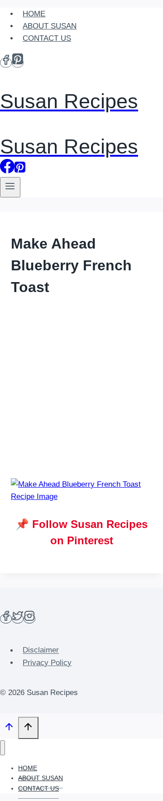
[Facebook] (6, 62)
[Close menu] (2, 747)
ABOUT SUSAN (50, 26)
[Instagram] (29, 619)
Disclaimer (41, 650)
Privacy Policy (47, 662)
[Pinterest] (18, 62)
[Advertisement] (81, 388)
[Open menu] (10, 187)
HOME (34, 14)
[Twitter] (18, 619)
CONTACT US (47, 38)
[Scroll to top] (9, 729)
